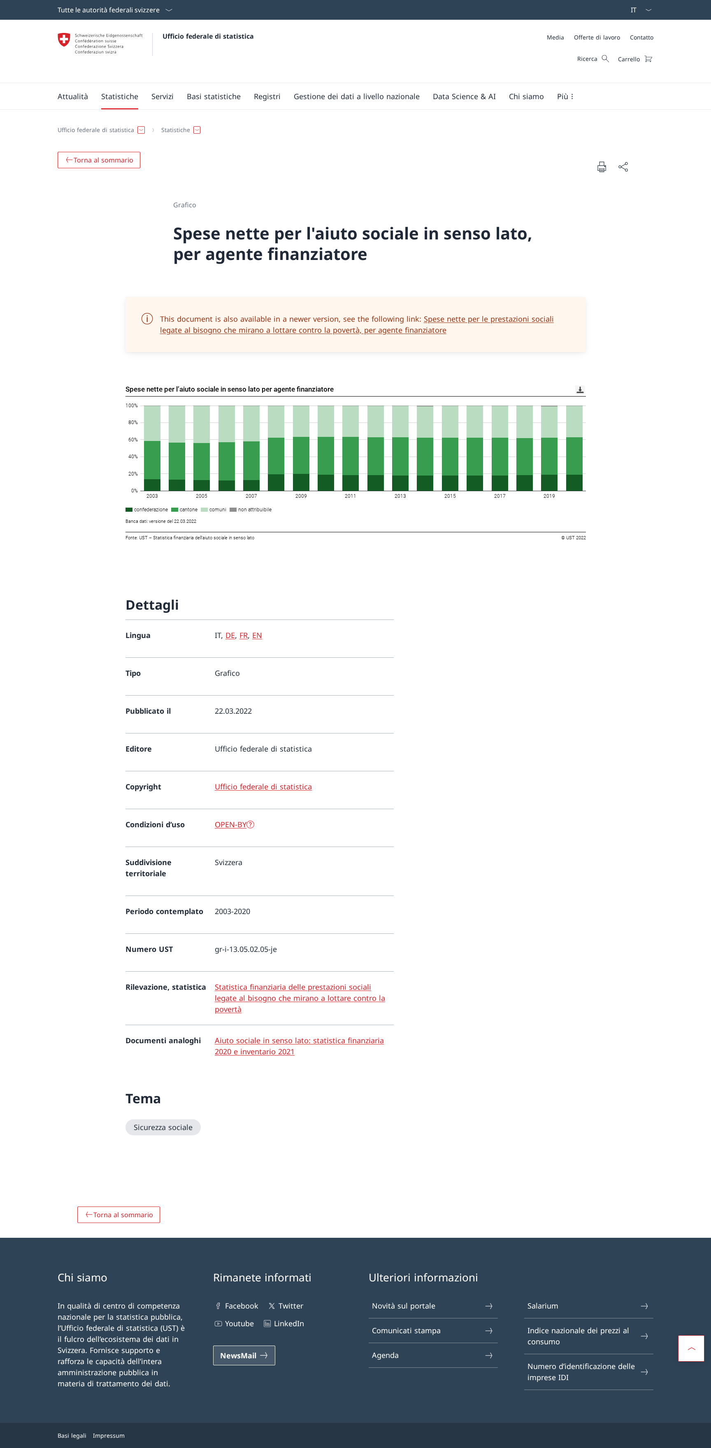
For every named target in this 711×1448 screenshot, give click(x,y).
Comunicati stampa (406, 1330)
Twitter (291, 1306)
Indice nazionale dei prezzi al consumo (578, 1335)
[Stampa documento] (601, 166)
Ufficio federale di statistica (208, 36)
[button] (73, 96)
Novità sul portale (403, 1306)
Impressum (109, 1435)
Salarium (542, 1306)
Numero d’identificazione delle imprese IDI (581, 1371)
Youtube (239, 1323)
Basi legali (72, 1435)
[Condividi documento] (623, 167)
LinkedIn (289, 1323)
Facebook (241, 1306)
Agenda (385, 1355)
